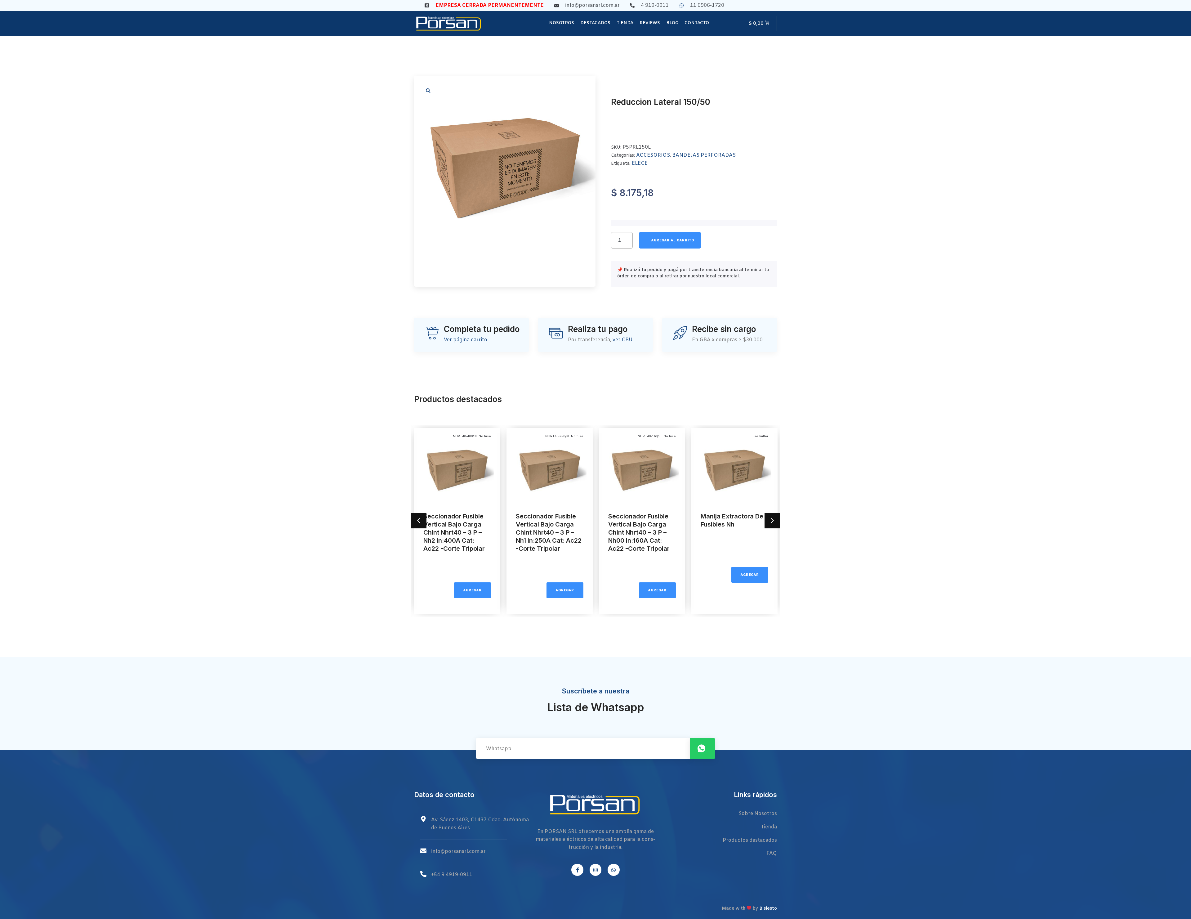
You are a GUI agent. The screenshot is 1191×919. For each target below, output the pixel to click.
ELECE (640, 163)
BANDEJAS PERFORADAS (704, 155)
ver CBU (623, 340)
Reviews (650, 23)
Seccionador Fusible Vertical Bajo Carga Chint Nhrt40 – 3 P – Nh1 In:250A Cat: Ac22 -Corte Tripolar (549, 532)
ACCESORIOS (653, 155)
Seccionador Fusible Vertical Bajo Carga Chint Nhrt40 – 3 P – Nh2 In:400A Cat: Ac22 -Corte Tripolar (454, 532)
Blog (672, 23)
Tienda (625, 23)
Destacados (595, 23)
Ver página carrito (465, 340)
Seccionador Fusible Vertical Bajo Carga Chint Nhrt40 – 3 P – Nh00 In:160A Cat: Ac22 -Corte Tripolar (639, 532)
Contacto (697, 23)
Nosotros (561, 23)
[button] (428, 90)
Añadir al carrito (670, 240)
